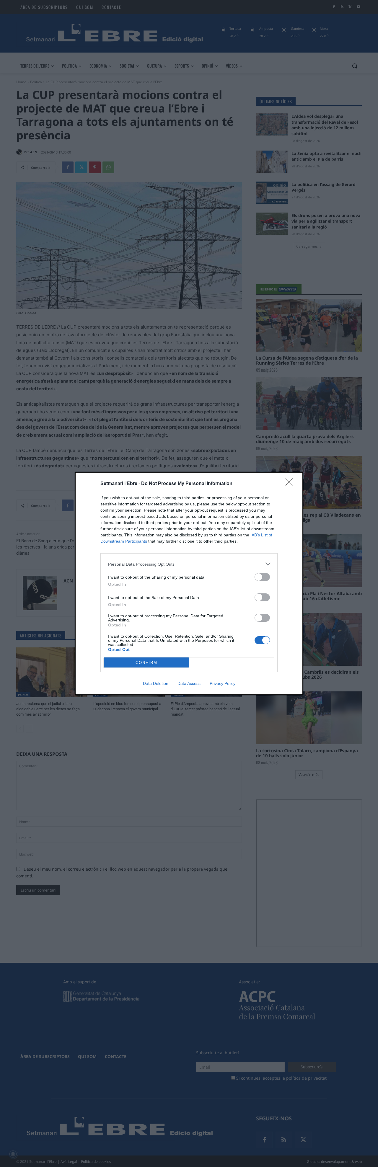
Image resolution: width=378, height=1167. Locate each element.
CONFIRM (146, 662)
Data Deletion (155, 683)
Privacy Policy (222, 683)
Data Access (189, 683)
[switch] (262, 577)
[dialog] (189, 583)
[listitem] (189, 564)
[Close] (291, 483)
